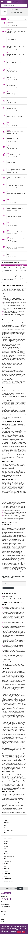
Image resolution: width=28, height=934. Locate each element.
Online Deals (16, 19)
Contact (3, 919)
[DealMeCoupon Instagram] (7, 899)
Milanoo (5, 820)
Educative (6, 846)
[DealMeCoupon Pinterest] (10, 899)
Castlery (6, 841)
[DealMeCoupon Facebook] (2, 899)
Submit (8, 588)
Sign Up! (20, 888)
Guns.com (6, 853)
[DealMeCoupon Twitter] (5, 899)
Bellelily (5, 832)
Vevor (5, 858)
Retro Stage (6, 868)
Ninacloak (6, 822)
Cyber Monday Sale (5, 906)
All (3, 19)
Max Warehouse (7, 878)
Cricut (5, 843)
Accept (19, 931)
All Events (3, 911)
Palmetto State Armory (9, 856)
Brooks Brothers (7, 861)
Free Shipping (23, 19)
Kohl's (5, 825)
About (2, 916)
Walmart (6, 871)
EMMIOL (5, 827)
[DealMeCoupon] (6, 893)
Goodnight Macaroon (9, 830)
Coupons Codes (9, 19)
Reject (23, 931)
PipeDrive (6, 851)
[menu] (2, 2)
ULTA (5, 848)
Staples (5, 876)
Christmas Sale (4, 909)
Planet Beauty (7, 873)
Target (5, 866)
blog (24, 769)
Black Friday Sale (5, 904)
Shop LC (6, 863)
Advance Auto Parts (8, 881)
